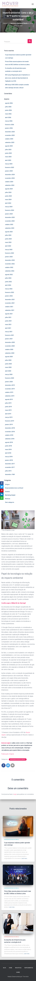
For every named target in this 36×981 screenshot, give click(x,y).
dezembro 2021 (10, 299)
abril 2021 (8, 328)
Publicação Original (7, 754)
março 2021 (8, 331)
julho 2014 (8, 471)
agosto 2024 (9, 189)
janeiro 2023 (9, 256)
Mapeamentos (28, 967)
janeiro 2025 (9, 171)
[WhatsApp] (2, 498)
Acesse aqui (5, 743)
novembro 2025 (10, 135)
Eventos (7, 491)
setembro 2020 (9, 353)
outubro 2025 (9, 139)
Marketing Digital (10, 495)
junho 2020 (8, 364)
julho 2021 (8, 317)
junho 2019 (8, 406)
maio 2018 (8, 449)
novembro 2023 (10, 221)
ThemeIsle (26, 976)
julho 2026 (8, 106)
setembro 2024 (9, 185)
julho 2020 (8, 360)
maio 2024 (8, 199)
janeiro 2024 (9, 214)
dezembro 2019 (10, 385)
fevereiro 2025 (9, 167)
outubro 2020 (9, 349)
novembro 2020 (10, 346)
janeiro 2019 (9, 424)
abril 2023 (8, 246)
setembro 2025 (9, 142)
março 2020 (8, 374)
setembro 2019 (9, 396)
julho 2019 (8, 403)
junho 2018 (8, 446)
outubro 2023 (9, 224)
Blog (4, 967)
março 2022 (8, 289)
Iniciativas (18, 967)
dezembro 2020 (10, 342)
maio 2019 (8, 410)
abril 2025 (8, 160)
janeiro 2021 (9, 338)
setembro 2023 (9, 228)
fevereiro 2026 (9, 124)
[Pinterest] (2, 490)
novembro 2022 (10, 264)
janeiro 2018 (9, 460)
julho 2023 (8, 235)
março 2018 (8, 456)
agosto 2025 (9, 146)
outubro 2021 (9, 306)
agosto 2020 (9, 356)
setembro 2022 (9, 271)
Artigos (7, 484)
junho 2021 (8, 321)
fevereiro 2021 (9, 335)
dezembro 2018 (10, 428)
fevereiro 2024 (9, 210)
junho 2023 (8, 239)
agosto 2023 (9, 231)
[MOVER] (10, 4)
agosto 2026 (9, 103)
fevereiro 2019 (9, 421)
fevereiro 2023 (9, 253)
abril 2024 (8, 203)
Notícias (7, 498)
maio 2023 (8, 242)
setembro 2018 (9, 438)
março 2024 (8, 206)
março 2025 (8, 164)
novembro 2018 (10, 431)
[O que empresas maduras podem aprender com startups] (18, 826)
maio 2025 (8, 156)
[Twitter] (2, 487)
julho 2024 (8, 192)
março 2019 (8, 417)
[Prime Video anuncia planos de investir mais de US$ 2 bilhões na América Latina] (18, 874)
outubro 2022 (9, 267)
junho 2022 (8, 281)
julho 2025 (8, 149)
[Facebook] (2, 483)
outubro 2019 (9, 392)
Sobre (18, 972)
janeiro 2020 (9, 381)
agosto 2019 (9, 399)
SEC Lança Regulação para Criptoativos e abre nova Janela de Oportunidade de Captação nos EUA (17, 78)
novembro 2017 (10, 467)
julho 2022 (8, 278)
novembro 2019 (10, 389)
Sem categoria (9, 502)
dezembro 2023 (10, 217)
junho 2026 (8, 110)
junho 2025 (8, 153)
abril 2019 (8, 414)
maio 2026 (8, 114)
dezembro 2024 (10, 174)
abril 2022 (8, 285)
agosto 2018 (9, 442)
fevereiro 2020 (9, 378)
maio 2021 (8, 324)
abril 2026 (8, 117)
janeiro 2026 (9, 128)
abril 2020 (8, 371)
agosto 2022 (9, 274)
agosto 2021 (9, 314)
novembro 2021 (10, 303)
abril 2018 (8, 453)
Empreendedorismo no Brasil (14, 488)
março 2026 (8, 121)
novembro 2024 (10, 178)
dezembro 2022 (10, 260)
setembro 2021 (9, 310)
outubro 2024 (9, 181)
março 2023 (8, 249)
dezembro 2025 (10, 131)
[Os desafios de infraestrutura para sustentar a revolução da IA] (18, 923)
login (15, 794)
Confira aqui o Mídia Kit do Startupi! (13, 603)
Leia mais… (24, 858)
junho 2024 (8, 196)
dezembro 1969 (10, 474)
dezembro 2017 (10, 463)
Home (10, 967)
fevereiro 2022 (9, 292)
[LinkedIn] (2, 494)
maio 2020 (8, 367)
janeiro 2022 (9, 296)
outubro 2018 (9, 435)
